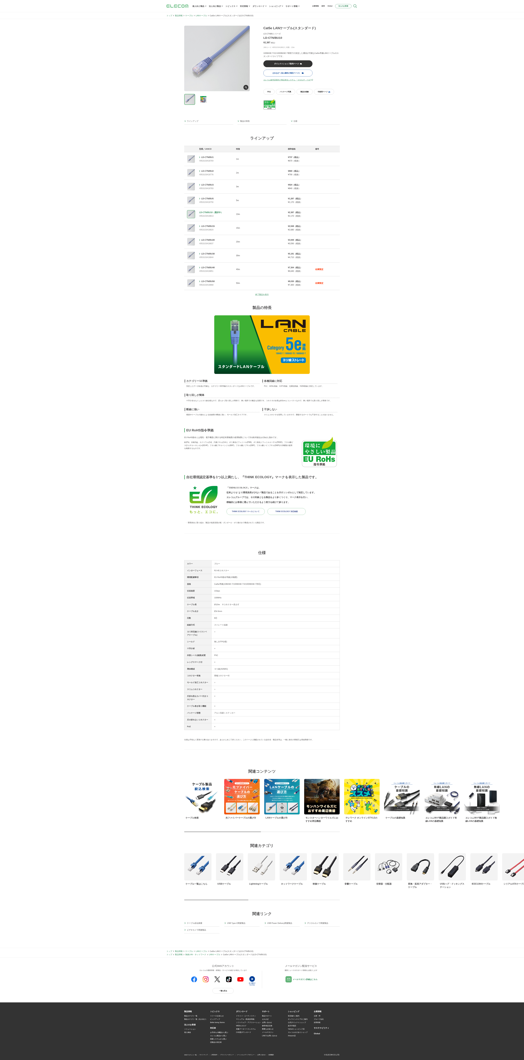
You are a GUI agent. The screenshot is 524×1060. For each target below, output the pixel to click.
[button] (215, 1011)
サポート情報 (292, 6)
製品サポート (267, 1016)
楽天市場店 (292, 1026)
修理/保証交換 (267, 1026)
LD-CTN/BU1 (207, 157)
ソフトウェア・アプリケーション (248, 1022)
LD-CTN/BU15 (208, 226)
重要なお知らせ (267, 1029)
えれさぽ (265, 1019)
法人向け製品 (215, 6)
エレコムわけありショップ (298, 1032)
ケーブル (189, 15)
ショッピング (275, 6)
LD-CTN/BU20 (208, 240)
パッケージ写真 (285, 92)
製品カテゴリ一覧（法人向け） (195, 1019)
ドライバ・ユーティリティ (246, 1016)
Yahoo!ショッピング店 (296, 1029)
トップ (169, 15)
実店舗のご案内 (293, 1016)
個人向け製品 (198, 6)
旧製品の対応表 (216, 1042)
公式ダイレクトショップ (297, 1022)
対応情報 (244, 6)
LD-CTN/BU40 (208, 267)
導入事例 (187, 1032)
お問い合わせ (267, 1022)
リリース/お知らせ (217, 1016)
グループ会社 (319, 1019)
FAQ (269, 92)
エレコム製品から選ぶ (218, 1036)
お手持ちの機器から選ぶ (219, 1032)
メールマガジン (267, 1032)
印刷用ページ (323, 92)
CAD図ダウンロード (243, 1032)
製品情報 (179, 15)
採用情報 (317, 1022)
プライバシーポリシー (227, 1054)
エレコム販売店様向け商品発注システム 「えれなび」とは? (287, 80)
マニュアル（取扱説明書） (246, 1019)
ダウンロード (259, 6)
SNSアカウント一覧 (190, 1055)
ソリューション (190, 1029)
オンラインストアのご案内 (298, 1019)
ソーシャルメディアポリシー (245, 1054)
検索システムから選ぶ (218, 1039)
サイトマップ (204, 1054)
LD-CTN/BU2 (207, 171)
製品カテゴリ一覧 (190, 1016)
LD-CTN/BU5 (207, 198)
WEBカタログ (241, 1026)
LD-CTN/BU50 (208, 281)
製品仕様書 (304, 92)
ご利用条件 (214, 1054)
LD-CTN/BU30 (208, 254)
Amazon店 (292, 1036)
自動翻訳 (271, 1054)
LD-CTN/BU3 (207, 185)
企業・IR (317, 1016)
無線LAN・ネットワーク (195, 954)
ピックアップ (215, 1019)
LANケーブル (201, 15)
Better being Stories (217, 1022)
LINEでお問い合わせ (269, 1036)
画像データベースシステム (246, 1029)
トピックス (230, 6)
